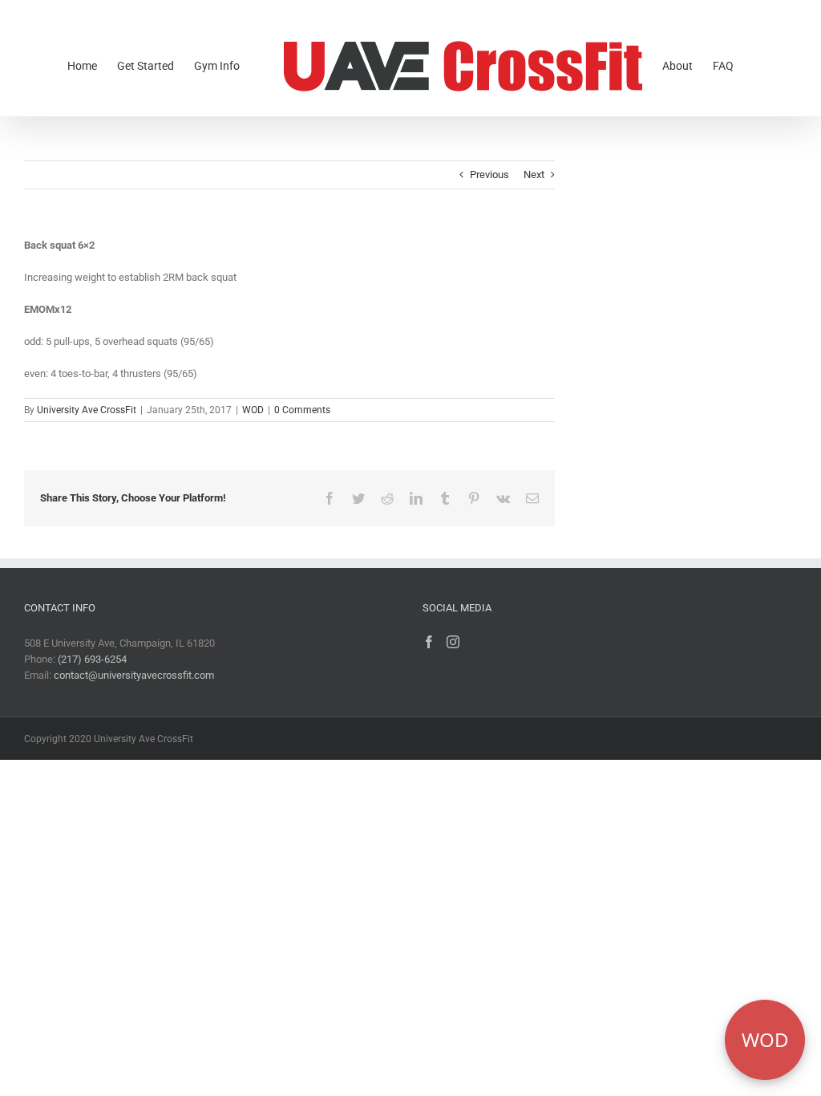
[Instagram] (453, 641)
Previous (489, 174)
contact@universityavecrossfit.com (134, 675)
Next (534, 174)
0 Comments (302, 410)
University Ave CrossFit (86, 410)
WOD (253, 410)
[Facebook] (429, 641)
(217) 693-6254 (92, 659)
